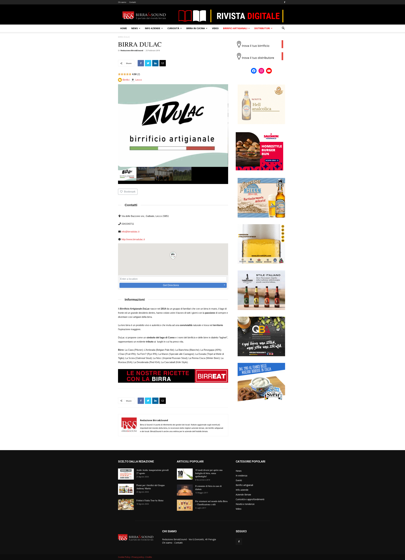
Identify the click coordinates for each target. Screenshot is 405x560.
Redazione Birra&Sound (132, 50)
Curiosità (173, 28)
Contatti (132, 2)
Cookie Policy (124, 557)
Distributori (262, 28)
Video (215, 28)
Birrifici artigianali (235, 28)
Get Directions (171, 285)
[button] (283, 28)
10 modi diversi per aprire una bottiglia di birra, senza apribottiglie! (208, 473)
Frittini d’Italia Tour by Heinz (149, 500)
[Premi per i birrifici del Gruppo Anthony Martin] (126, 489)
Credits (148, 557)
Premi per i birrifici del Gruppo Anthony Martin (150, 487)
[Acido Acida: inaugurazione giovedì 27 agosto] (126, 474)
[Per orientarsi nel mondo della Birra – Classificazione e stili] (185, 505)
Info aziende (152, 28)
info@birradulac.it (130, 231)
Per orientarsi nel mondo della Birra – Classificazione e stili (211, 503)
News (134, 28)
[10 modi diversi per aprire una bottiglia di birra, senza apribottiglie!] (185, 474)
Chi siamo (122, 2)
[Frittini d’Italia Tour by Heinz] (126, 504)
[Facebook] (284, 2)
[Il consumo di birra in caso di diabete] (185, 490)
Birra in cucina (195, 28)
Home (123, 28)
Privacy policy (138, 557)
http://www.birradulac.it (133, 239)
